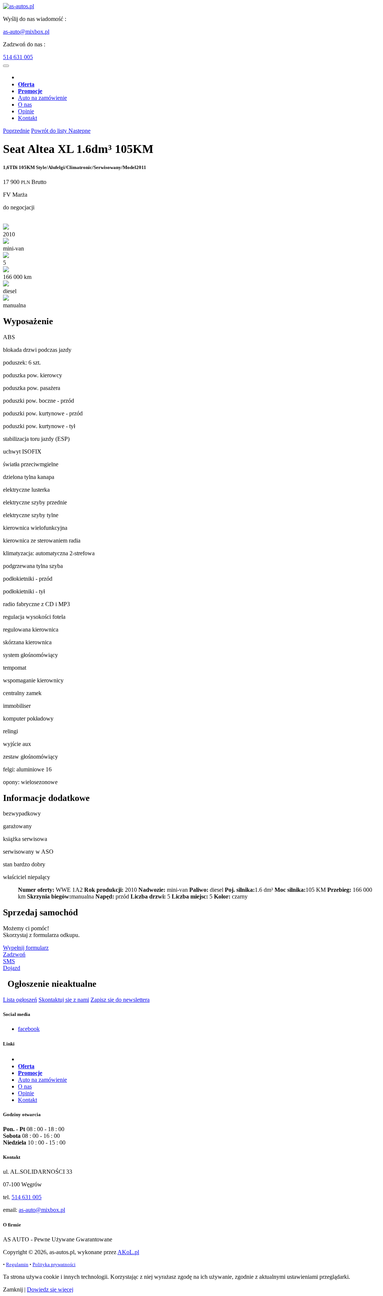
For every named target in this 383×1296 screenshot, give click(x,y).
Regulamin (17, 1264)
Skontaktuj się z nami (64, 999)
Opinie (26, 111)
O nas (25, 104)
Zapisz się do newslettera (120, 999)
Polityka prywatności (54, 1264)
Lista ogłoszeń (20, 999)
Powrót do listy (49, 131)
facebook (29, 1029)
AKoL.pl (128, 1252)
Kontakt (27, 118)
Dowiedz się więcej (50, 1289)
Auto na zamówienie (42, 98)
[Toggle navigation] (6, 66)
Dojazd (11, 968)
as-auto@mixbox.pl (26, 31)
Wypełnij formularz (26, 948)
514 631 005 (18, 57)
